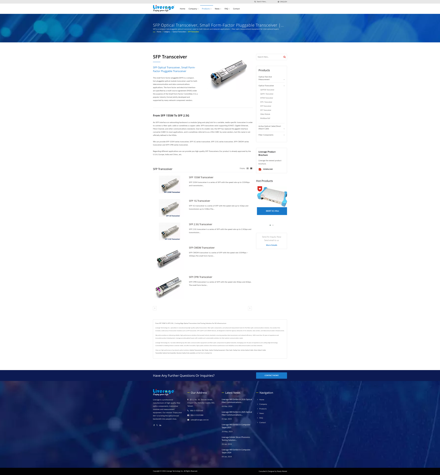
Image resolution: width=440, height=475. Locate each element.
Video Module (265, 114)
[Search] (284, 57)
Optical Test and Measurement (265, 78)
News (217, 8)
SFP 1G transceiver (199, 200)
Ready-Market (282, 471)
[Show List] (251, 168)
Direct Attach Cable (260, 350)
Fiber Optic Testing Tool (233, 350)
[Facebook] (154, 425)
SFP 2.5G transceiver (200, 224)
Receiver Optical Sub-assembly (186, 353)
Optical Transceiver (179, 32)
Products (206, 8)
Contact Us (208, 353)
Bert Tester (205, 350)
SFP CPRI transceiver (200, 277)
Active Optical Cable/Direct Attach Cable (269, 127)
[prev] (155, 308)
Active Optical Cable (247, 350)
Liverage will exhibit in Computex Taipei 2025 (236, 426)
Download (268, 169)
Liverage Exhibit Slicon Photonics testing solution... (236, 438)
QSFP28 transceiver (267, 90)
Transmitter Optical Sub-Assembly (165, 353)
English (283, 2)
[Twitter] (157, 425)
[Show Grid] (247, 168)
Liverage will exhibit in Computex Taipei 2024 (236, 451)
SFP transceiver (193, 32)
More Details (271, 245)
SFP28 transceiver (266, 98)
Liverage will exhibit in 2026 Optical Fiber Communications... (237, 401)
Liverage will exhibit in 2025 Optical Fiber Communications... (237, 413)
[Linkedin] (160, 425)
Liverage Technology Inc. (174, 471)
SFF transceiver (265, 110)
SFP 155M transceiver (201, 177)
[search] (255, 2)
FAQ (226, 8)
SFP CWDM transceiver (202, 247)
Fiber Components (265, 135)
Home (182, 8)
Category (167, 32)
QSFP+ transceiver (266, 94)
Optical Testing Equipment (217, 350)
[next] (250, 308)
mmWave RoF (265, 118)
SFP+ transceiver (266, 102)
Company (193, 8)
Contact (236, 8)
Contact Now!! (272, 375)
